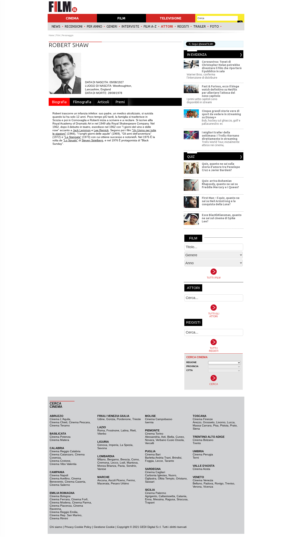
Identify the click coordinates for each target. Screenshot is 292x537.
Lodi (122, 462)
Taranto (169, 460)
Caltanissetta (167, 496)
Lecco (114, 462)
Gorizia (110, 419)
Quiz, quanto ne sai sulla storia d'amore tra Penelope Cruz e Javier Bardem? (221, 167)
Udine (101, 419)
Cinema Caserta (75, 481)
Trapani (150, 502)
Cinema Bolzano (203, 440)
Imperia (113, 444)
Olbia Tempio (166, 478)
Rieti (133, 430)
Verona (197, 486)
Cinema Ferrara (60, 499)
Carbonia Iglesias (156, 475)
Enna (148, 499)
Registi (183, 26)
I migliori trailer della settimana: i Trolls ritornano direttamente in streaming (220, 135)
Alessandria (152, 436)
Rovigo (219, 483)
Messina (158, 499)
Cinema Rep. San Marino (65, 515)
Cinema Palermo (155, 493)
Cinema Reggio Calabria (65, 451)
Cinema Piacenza (61, 505)
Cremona (103, 462)
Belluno (197, 483)
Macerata (103, 483)
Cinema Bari (153, 454)
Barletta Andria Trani (158, 457)
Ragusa (170, 499)
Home (51, 35)
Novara (149, 440)
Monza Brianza (106, 465)
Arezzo (197, 422)
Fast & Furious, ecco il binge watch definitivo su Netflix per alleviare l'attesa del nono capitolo (220, 91)
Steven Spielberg (92, 140)
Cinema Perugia (203, 454)
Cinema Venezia (203, 480)
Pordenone (124, 419)
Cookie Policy (82, 526)
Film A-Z (150, 26)
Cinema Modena (60, 502)
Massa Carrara (202, 425)
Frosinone (112, 430)
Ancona (102, 480)
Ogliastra (150, 478)
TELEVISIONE (170, 18)
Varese (101, 468)
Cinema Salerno (60, 484)
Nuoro (172, 475)
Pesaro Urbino (120, 483)
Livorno (220, 422)
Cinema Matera (59, 440)
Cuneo (180, 436)
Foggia (149, 460)
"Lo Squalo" (70, 140)
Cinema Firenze (203, 419)
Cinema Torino (154, 433)
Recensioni (73, 26)
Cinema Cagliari (155, 472)
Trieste (136, 419)
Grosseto (209, 422)
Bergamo (113, 459)
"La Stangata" (72, 137)
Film (58, 35)
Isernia (149, 422)
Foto (214, 26)
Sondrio (131, 465)
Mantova (132, 462)
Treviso (229, 483)
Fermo (131, 480)
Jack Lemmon (82, 130)
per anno (94, 26)
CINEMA (72, 18)
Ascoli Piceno (116, 480)
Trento (197, 443)
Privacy (69, 526)
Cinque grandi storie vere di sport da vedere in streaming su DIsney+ (221, 114)
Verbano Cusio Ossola (170, 440)
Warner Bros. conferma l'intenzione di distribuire (202, 76)
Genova (102, 444)
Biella (170, 436)
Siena (196, 428)
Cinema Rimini (59, 518)
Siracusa (182, 499)
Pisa (216, 425)
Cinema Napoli (59, 475)
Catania (181, 496)
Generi (111, 26)
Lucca (231, 422)
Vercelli (149, 443)
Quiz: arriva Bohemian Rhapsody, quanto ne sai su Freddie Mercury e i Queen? (220, 184)
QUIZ (191, 156)
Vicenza (208, 486)
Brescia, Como (129, 459)
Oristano (181, 478)
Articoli (103, 102)
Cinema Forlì (79, 499)
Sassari (149, 481)
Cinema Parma (81, 502)
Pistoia (224, 425)
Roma (101, 430)
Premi (120, 102)
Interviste (130, 26)
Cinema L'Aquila (60, 419)
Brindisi (176, 457)
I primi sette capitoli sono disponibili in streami (202, 100)
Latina (125, 430)
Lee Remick (101, 130)
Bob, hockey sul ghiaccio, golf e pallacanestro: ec (221, 122)
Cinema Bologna (60, 496)
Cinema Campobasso (158, 419)
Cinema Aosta (201, 468)
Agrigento (151, 496)
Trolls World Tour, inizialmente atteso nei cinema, (221, 143)
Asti (163, 436)
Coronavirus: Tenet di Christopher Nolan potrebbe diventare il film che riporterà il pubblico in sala (222, 66)
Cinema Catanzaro (61, 454)
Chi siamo (56, 526)
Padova (208, 483)
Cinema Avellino (60, 478)
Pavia (121, 465)
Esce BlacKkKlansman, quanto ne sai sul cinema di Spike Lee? (222, 218)
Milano (101, 459)
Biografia (59, 102)
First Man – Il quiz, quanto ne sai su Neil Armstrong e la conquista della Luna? (221, 201)
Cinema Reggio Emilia (63, 512)
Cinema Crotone (60, 460)
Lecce (159, 460)
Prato (233, 425)
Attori (167, 26)
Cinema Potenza (60, 436)
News (56, 26)
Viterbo (101, 433)
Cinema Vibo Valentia (63, 464)
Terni (196, 457)
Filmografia (82, 102)
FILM (121, 18)
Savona (102, 448)
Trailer (199, 26)
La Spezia (126, 444)
